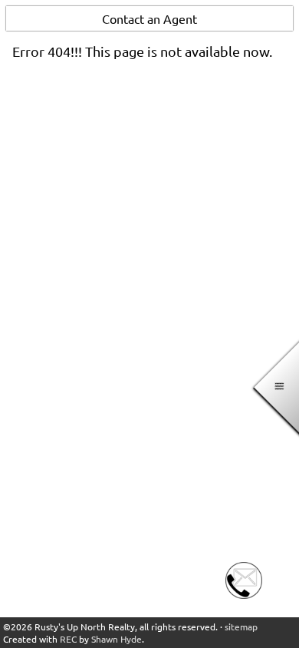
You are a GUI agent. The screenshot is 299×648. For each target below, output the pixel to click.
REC (68, 639)
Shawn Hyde (116, 639)
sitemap (241, 626)
